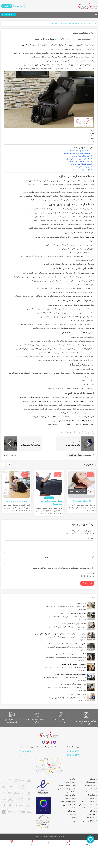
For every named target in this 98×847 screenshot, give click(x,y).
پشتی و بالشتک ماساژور (66, 788)
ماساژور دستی (70, 798)
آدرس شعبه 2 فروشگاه (83, 167)
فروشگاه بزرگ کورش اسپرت (81, 169)
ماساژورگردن (63, 420)
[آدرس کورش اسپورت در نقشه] (49, 766)
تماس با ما (71, 814)
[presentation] (9, 464)
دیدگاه (91, 538)
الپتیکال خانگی (90, 817)
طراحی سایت (60, 836)
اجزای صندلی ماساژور (58, 23)
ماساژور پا (23, 397)
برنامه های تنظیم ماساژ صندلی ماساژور (78, 159)
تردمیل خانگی (90, 782)
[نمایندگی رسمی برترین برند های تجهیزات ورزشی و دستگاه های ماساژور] (16, 797)
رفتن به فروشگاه (8, 14)
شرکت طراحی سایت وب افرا (42, 836)
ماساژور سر (71, 792)
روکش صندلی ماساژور (67, 785)
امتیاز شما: (90, 573)
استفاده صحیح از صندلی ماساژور (79, 150)
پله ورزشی (71, 811)
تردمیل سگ (91, 788)
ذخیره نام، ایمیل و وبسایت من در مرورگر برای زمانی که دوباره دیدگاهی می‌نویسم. (61, 568)
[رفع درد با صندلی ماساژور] (16, 484)
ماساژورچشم (89, 424)
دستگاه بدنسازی (69, 804)
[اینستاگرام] (54, 742)
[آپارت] (50, 742)
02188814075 (73, 751)
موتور (91, 241)
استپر (73, 808)
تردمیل (91, 420)
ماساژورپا (55, 420)
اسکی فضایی (69, 424)
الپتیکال (61, 424)
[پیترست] (47, 742)
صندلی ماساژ (84, 420)
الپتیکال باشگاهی (89, 820)
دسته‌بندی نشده (49, 498)
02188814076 (25, 751)
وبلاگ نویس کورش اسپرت (44, 39)
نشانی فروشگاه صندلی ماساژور (80, 164)
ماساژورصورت (80, 424)
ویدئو (73, 820)
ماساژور (72, 779)
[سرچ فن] (43, 822)
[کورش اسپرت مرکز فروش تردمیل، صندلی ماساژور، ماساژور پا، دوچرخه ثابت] (87, 6)
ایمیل (46, 557)
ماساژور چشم (70, 795)
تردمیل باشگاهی (89, 785)
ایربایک (92, 811)
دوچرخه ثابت (89, 401)
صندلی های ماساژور (87, 273)
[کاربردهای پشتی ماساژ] (81, 484)
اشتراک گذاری (9, 455)
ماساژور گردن (70, 782)
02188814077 (73, 755)
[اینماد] (43, 787)
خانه (94, 23)
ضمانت (74, 405)
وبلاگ (88, 23)
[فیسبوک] (43, 742)
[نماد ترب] (43, 805)
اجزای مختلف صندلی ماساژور (81, 156)
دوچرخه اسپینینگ (89, 808)
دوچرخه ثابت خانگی (88, 801)
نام (93, 557)
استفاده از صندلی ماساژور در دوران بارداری (77, 153)
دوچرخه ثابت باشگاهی (87, 804)
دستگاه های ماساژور (76, 23)
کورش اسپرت (89, 44)
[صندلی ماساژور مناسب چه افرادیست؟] (49, 484)
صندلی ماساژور (27, 44)
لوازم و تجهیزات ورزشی (66, 801)
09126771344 (25, 755)
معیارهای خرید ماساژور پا (42, 416)
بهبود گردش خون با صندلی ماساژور (79, 161)
